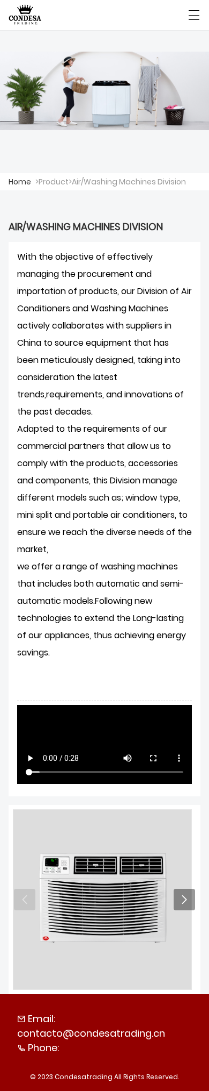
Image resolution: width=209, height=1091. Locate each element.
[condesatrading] (25, 15)
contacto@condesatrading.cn (91, 1033)
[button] (184, 899)
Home (20, 181)
